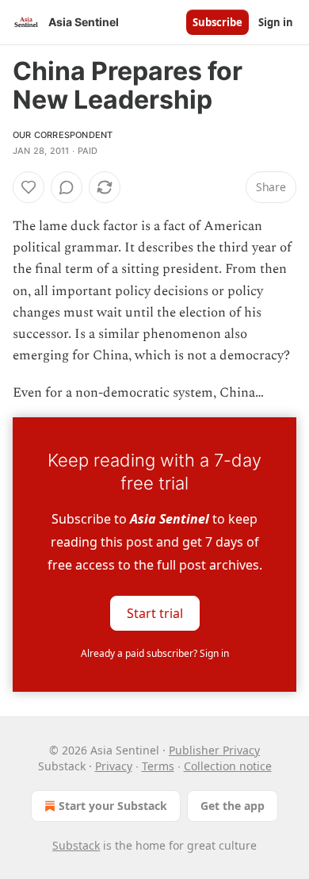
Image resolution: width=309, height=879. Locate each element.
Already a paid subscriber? (155, 653)
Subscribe (217, 22)
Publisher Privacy (214, 750)
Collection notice (228, 765)
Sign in (275, 22)
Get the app (232, 805)
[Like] (28, 187)
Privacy (113, 765)
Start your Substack (113, 805)
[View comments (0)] (66, 187)
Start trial (155, 612)
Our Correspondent (63, 134)
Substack (76, 845)
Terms (158, 765)
